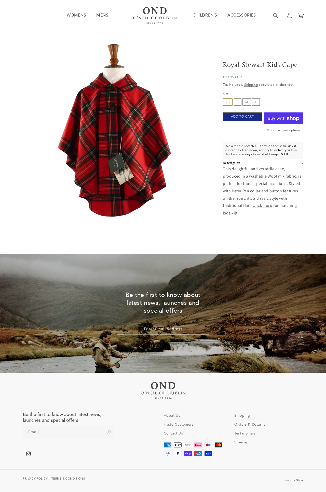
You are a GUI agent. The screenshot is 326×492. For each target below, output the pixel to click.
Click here (262, 206)
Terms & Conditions (68, 478)
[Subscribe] (108, 432)
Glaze (299, 480)
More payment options (283, 130)
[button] (275, 15)
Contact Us (173, 433)
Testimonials (244, 433)
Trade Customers (179, 424)
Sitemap (241, 442)
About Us (172, 415)
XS (228, 102)
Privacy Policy (35, 478)
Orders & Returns (249, 424)
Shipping (251, 84)
